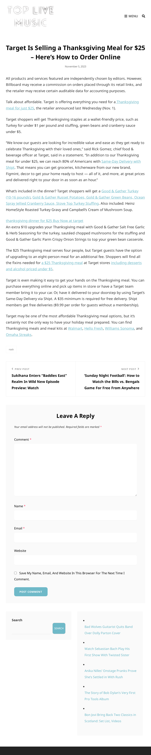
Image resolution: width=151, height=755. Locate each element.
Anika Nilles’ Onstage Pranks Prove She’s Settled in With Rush (110, 674)
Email (19, 528)
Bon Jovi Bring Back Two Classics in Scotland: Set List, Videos (110, 718)
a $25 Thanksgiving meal (62, 262)
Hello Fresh (93, 328)
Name (20, 506)
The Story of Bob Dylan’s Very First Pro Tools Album (110, 696)
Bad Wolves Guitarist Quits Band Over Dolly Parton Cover (109, 630)
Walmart (75, 328)
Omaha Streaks (18, 334)
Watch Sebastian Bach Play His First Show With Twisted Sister (107, 652)
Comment (22, 439)
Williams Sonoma (119, 328)
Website (20, 551)
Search (17, 620)
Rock (11, 349)
